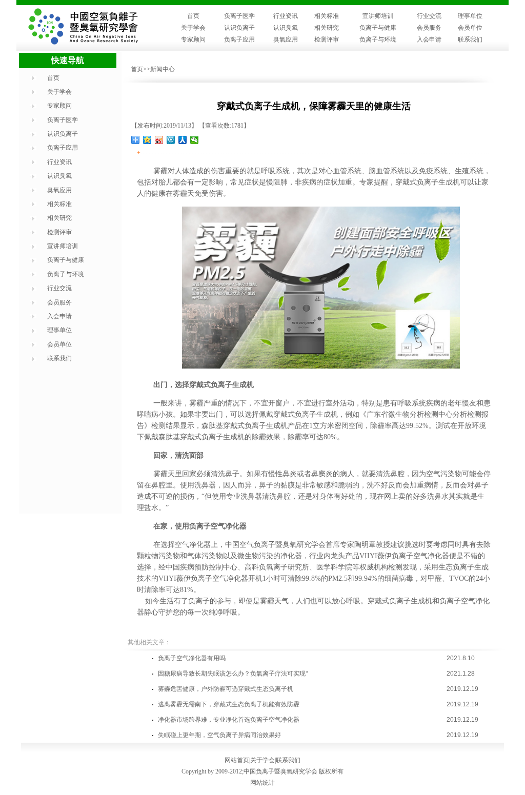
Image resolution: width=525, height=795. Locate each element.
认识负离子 (239, 27)
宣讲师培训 (377, 15)
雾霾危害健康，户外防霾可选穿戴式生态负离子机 (225, 688)
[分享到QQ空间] (147, 140)
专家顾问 (193, 39)
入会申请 (429, 39)
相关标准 (326, 15)
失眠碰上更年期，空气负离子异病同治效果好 (219, 735)
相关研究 (326, 27)
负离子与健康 (377, 27)
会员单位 (470, 27)
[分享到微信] (194, 140)
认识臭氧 (285, 27)
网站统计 (262, 782)
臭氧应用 (285, 39)
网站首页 (237, 760)
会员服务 (429, 27)
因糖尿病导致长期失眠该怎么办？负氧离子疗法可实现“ (233, 673)
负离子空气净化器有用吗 (192, 658)
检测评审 (326, 39)
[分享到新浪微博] (159, 140)
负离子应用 (239, 39)
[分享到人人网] (182, 140)
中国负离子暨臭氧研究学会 (280, 771)
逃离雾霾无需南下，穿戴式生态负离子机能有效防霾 (228, 704)
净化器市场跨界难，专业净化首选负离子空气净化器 (228, 719)
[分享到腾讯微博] (171, 140)
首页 (193, 15)
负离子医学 (239, 15)
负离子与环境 (377, 39)
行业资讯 (285, 15)
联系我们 (470, 39)
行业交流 (429, 15)
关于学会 (193, 27)
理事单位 (470, 15)
